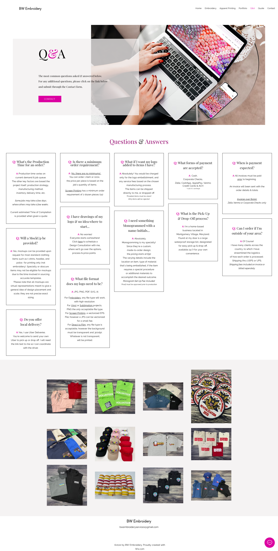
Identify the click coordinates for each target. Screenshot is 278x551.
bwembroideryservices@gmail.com (139, 527)
